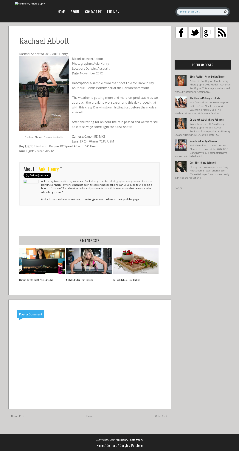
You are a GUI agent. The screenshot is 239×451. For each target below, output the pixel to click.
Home (61, 11)
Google (178, 188)
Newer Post (17, 416)
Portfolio (137, 445)
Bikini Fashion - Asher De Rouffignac (207, 76)
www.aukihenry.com (66, 181)
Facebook (181, 32)
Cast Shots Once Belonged (203, 162)
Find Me (113, 11)
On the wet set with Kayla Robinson (207, 119)
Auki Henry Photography (129, 439)
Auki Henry (60, 54)
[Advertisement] (90, 220)
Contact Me (93, 11)
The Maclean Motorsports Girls (205, 98)
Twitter (195, 32)
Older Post (161, 416)
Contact (112, 445)
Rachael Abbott (30, 54)
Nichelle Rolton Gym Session (203, 141)
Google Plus (208, 32)
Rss (221, 32)
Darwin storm (103, 107)
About (75, 11)
